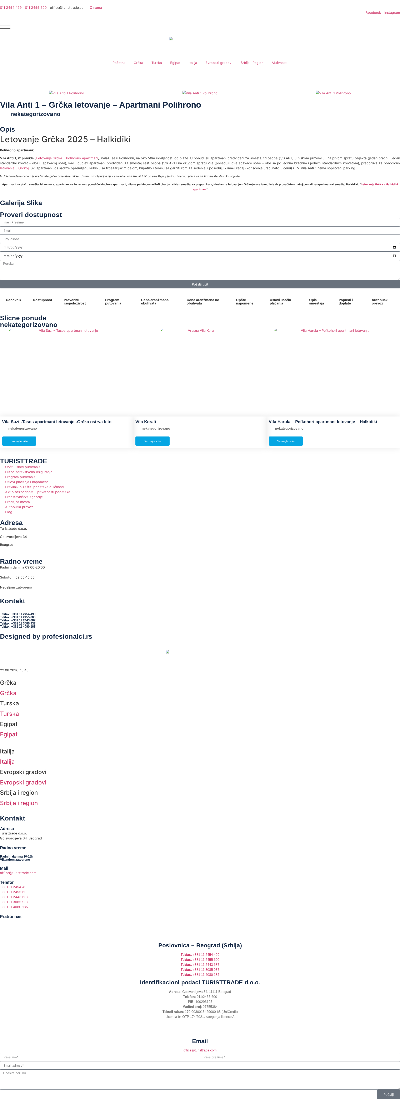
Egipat (175, 63)
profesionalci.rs (67, 636)
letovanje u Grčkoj (14, 168)
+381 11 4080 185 (200, 974)
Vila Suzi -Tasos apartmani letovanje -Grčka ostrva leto (56, 421)
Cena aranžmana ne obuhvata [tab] (203, 301)
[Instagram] (16, 924)
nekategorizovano (35, 114)
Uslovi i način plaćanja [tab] (280, 301)
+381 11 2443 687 (200, 964)
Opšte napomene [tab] (245, 301)
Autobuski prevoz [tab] (380, 301)
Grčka (138, 63)
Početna (118, 63)
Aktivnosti (280, 63)
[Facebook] (5, 924)
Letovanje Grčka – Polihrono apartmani (67, 158)
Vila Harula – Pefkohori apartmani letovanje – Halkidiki (323, 421)
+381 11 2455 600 (200, 959)
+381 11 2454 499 (200, 954)
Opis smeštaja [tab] (316, 301)
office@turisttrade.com (200, 1050)
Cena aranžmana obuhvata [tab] (155, 301)
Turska (156, 63)
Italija (193, 63)
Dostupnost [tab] (42, 300)
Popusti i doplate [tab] (346, 301)
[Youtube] (28, 924)
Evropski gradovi (218, 63)
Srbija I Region (252, 63)
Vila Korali (145, 421)
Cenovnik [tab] (13, 300)
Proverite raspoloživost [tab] (75, 301)
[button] (4, 93)
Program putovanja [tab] (113, 301)
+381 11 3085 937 (200, 969)
